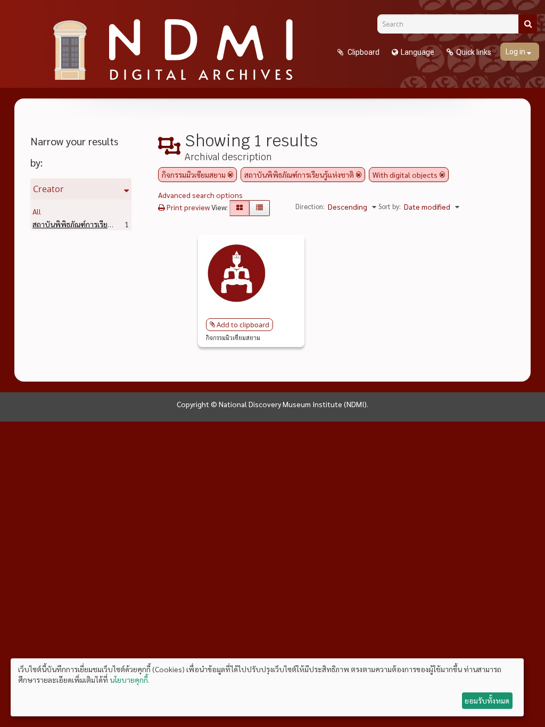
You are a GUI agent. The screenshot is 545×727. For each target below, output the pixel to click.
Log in (516, 51)
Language (417, 52)
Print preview (187, 207)
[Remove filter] (230, 174)
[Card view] (239, 208)
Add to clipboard (243, 324)
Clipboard (362, 52)
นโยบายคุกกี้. (130, 679)
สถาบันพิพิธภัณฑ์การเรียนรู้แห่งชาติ (104, 224)
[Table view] (259, 208)
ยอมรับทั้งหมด (487, 700)
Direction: (310, 206)
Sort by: (389, 206)
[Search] (527, 24)
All (36, 211)
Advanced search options (200, 195)
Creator (48, 189)
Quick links (473, 52)
